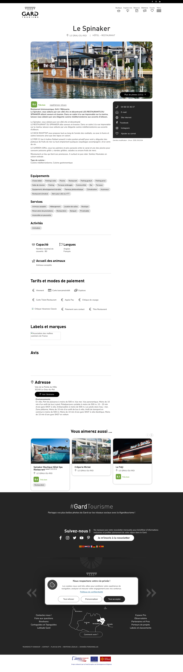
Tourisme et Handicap (31, 647)
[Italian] (97, 546)
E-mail (124, 112)
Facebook (124, 122)
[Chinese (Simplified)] (83, 546)
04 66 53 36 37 (128, 107)
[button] (147, 435)
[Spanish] (102, 546)
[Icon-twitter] (74, 538)
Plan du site (56, 647)
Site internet (126, 117)
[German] (94, 546)
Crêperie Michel (83, 467)
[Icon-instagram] (67, 538)
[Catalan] (80, 546)
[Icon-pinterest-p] (88, 538)
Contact (45, 647)
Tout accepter (114, 599)
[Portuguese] (99, 546)
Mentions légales (70, 647)
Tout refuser (68, 599)
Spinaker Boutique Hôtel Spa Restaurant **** (48, 468)
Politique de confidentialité (91, 592)
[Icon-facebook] (60, 538)
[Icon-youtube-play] (81, 538)
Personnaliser (91, 599)
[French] (91, 546)
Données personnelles (89, 647)
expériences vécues (58, 105)
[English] (88, 546)
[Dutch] (86, 546)
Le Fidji (119, 467)
